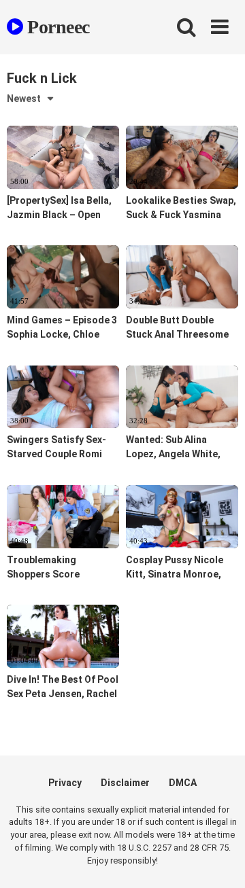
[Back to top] (219, 860)
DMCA (183, 782)
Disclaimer (125, 782)
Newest (24, 98)
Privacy (65, 782)
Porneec (56, 26)
